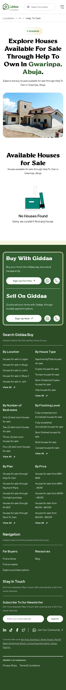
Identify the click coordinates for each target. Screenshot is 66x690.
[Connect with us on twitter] (23, 630)
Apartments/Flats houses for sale (48, 361)
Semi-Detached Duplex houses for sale (47, 382)
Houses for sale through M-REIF (15, 505)
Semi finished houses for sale (48, 434)
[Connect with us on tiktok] (11, 630)
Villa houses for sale (45, 390)
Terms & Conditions (30, 665)
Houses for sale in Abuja (15, 364)
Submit (55, 618)
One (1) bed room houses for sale (16, 419)
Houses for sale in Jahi (14, 381)
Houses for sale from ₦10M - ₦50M (49, 495)
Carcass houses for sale (47, 447)
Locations (8, 18)
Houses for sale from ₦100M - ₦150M (46, 515)
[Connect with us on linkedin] (4, 630)
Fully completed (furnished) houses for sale (49, 424)
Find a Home (9, 558)
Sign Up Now (22, 318)
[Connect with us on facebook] (17, 630)
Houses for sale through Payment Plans (15, 485)
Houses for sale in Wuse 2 (16, 376)
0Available (33, 31)
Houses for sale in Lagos (15, 359)
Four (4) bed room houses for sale (16, 449)
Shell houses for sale (45, 442)
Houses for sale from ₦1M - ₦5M (49, 476)
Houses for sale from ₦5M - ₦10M (48, 485)
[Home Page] (10, 7)
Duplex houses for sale (47, 369)
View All (7, 387)
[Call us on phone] (57, 281)
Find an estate (10, 564)
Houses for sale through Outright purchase (15, 495)
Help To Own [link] (33, 18)
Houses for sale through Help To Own (15, 476)
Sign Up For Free (22, 280)
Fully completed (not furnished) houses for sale (48, 415)
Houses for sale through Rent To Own (15, 515)
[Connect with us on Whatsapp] (47, 281)
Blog (37, 558)
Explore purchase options (16, 570)
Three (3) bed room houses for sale (13, 439)
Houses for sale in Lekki (15, 370)
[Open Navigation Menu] (62, 7)
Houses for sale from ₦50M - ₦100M (46, 505)
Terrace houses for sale (47, 374)
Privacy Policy (10, 665)
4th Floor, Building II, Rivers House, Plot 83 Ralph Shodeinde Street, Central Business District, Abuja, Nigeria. (32, 643)
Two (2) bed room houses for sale (16, 429)
